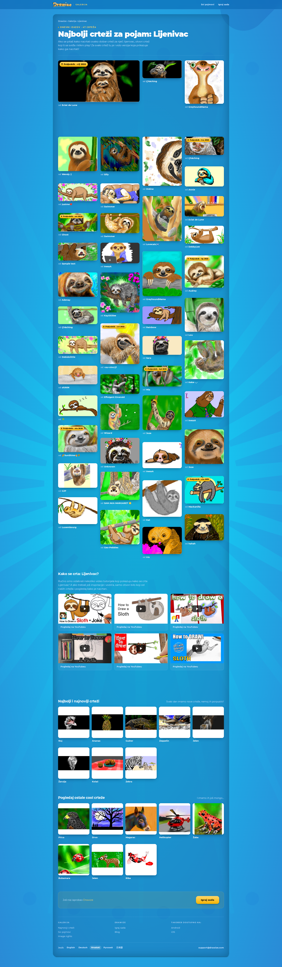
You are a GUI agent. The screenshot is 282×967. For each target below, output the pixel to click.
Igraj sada (223, 4)
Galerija (72, 21)
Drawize (62, 21)
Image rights (65, 936)
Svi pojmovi (207, 4)
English (71, 947)
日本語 (119, 947)
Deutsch (82, 947)
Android (175, 927)
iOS (173, 932)
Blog (117, 932)
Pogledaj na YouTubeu (73, 627)
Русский (108, 947)
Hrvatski (95, 947)
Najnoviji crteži (66, 927)
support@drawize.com (211, 947)
